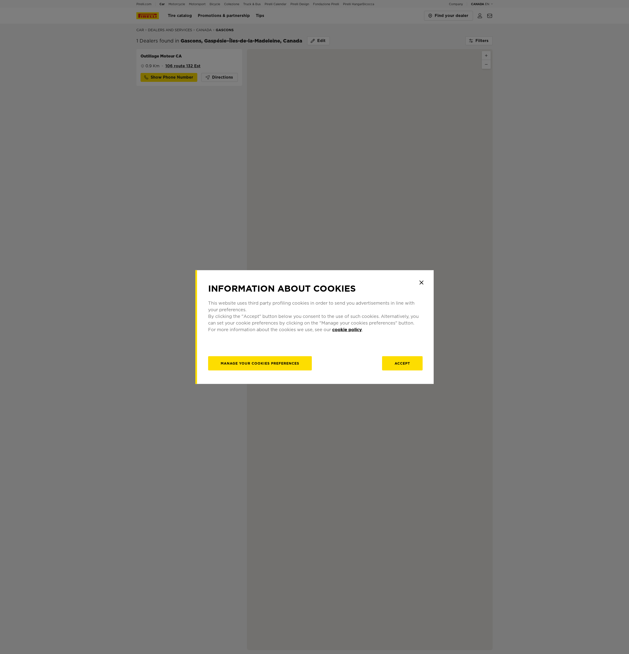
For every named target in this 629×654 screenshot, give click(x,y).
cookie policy (347, 329)
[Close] (421, 282)
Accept (402, 363)
